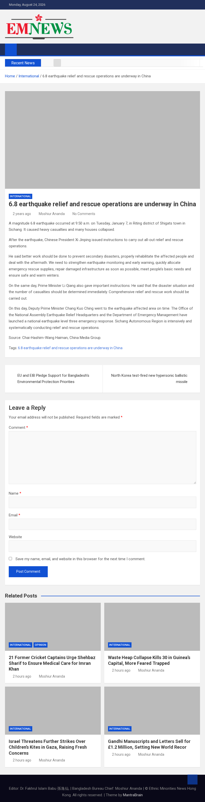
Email (14, 515)
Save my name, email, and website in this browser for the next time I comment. (80, 559)
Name (15, 493)
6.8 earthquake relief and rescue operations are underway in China (70, 348)
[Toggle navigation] (23, 49)
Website (15, 537)
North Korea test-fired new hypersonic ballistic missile (149, 378)
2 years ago (22, 214)
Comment (18, 427)
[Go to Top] (193, 779)
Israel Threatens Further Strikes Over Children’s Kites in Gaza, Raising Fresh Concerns (48, 747)
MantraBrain (133, 795)
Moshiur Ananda (52, 214)
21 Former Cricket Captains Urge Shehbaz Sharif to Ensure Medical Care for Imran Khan (52, 663)
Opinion (40, 645)
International (20, 196)
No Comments (83, 214)
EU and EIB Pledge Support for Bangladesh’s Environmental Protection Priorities (53, 378)
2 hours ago (22, 676)
